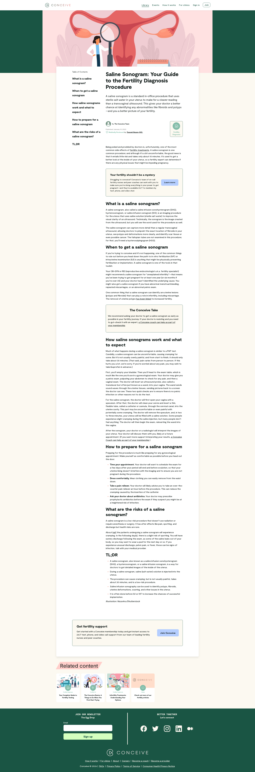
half (114, 532)
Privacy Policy (113, 766)
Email (65, 722)
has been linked (143, 298)
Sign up (88, 736)
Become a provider (160, 761)
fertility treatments (139, 150)
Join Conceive (168, 633)
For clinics (105, 761)
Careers (126, 761)
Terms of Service (131, 766)
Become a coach (140, 761)
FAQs (101, 766)
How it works (91, 761)
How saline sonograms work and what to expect (86, 107)
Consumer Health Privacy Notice (159, 766)
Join (207, 5)
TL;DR (76, 144)
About (116, 761)
